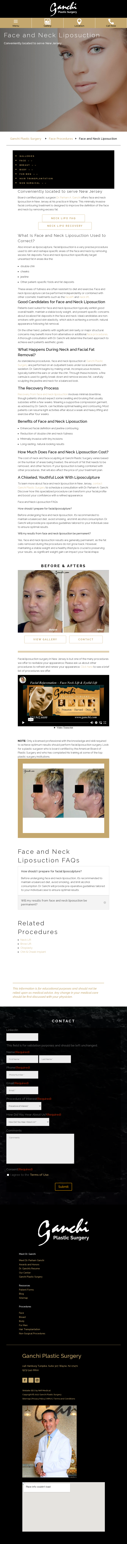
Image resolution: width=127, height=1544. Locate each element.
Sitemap (23, 1298)
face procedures (97, 334)
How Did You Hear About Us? (33, 1114)
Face (21, 1313)
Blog (21, 1294)
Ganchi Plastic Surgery (31, 1277)
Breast (22, 1317)
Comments (14, 1130)
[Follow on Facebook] (24, 1380)
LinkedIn (12, 1030)
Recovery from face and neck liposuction (43, 394)
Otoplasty (26, 947)
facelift (69, 296)
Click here (87, 666)
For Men (23, 1325)
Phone (18, 1067)
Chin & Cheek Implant (33, 951)
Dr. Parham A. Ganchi (68, 197)
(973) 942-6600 (30, 1370)
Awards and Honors (29, 1264)
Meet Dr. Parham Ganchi (31, 1260)
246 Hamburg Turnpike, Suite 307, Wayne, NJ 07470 (50, 1366)
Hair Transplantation (29, 1329)
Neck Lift (25, 939)
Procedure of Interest (28, 1098)
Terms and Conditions (64, 1399)
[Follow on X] (30, 1380)
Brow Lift (25, 943)
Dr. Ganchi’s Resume (29, 1268)
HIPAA (49, 1399)
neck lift (84, 296)
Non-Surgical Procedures (32, 1333)
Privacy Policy (38, 1399)
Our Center (25, 1272)
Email (17, 1083)
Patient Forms (26, 1289)
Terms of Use (39, 1174)
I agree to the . (29, 1174)
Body (21, 1321)
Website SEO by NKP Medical (36, 1390)
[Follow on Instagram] (37, 1380)
